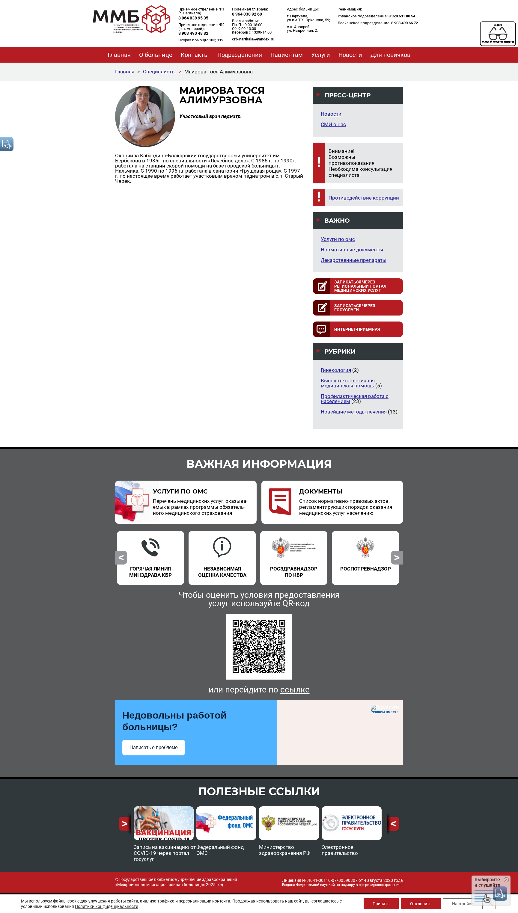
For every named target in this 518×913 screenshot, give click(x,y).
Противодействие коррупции (364, 198)
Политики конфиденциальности (106, 906)
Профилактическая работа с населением (355, 398)
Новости (331, 114)
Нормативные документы (352, 250)
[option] (150, 554)
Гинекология (336, 370)
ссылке (295, 690)
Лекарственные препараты (353, 260)
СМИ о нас (333, 124)
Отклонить (421, 903)
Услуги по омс (338, 239)
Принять (381, 903)
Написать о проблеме (154, 747)
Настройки (463, 903)
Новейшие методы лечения (354, 412)
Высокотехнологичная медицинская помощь (348, 383)
